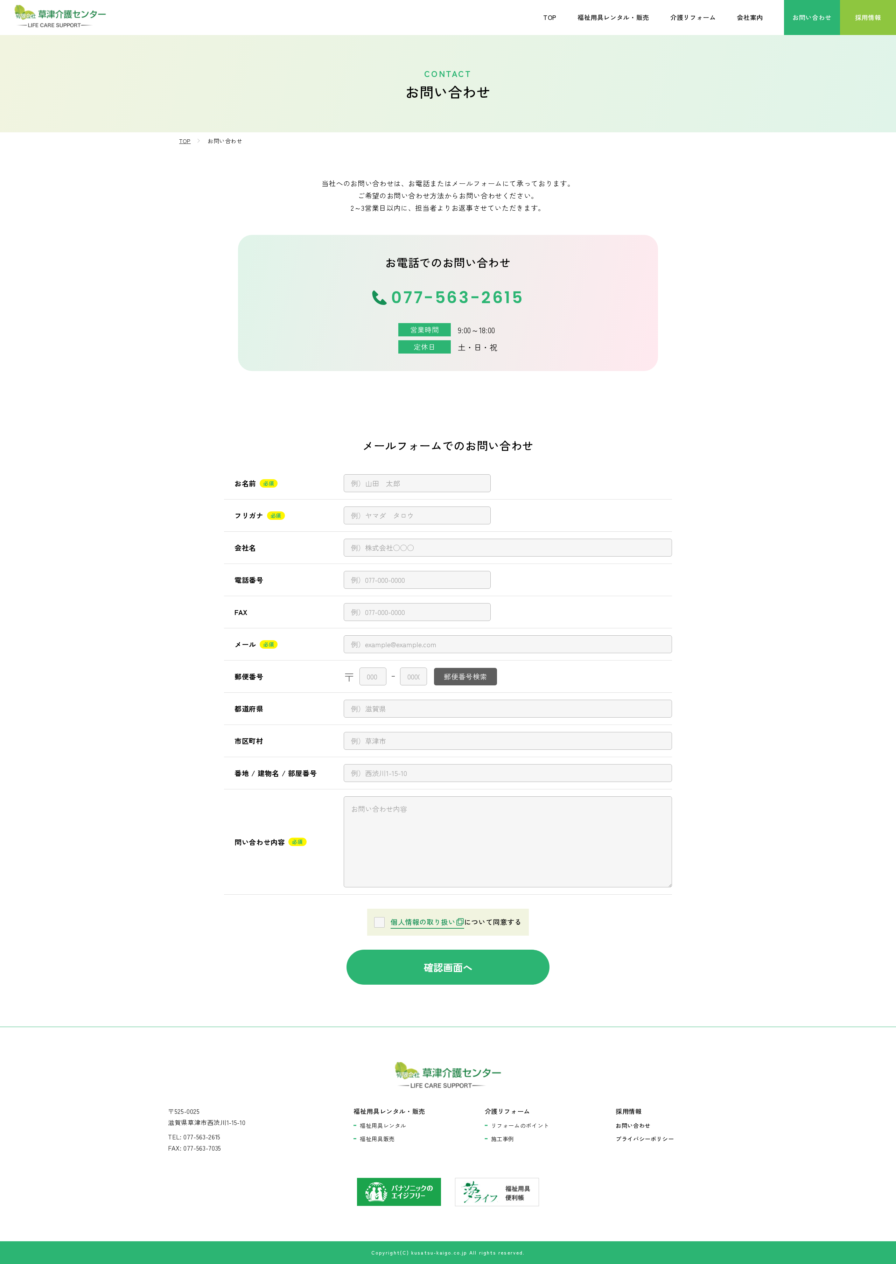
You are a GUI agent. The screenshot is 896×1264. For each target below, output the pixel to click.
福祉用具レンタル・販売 (613, 17)
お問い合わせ (812, 17)
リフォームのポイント (520, 1125)
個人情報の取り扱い (423, 922)
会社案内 (750, 17)
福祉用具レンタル (383, 1125)
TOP (549, 17)
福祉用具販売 (377, 1138)
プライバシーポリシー (645, 1138)
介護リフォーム (693, 17)
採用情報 (868, 17)
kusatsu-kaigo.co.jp (439, 1252)
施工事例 (502, 1138)
